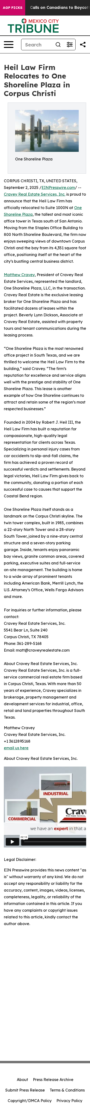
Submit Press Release (25, 1090)
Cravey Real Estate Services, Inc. (34, 194)
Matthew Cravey (19, 274)
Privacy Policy (69, 1100)
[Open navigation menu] (8, 44)
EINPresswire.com (58, 187)
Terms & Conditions (67, 1090)
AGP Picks (12, 8)
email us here (16, 747)
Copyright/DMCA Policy (30, 1100)
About (22, 1079)
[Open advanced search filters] (69, 44)
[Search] (58, 44)
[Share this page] (82, 44)
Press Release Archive (53, 1079)
